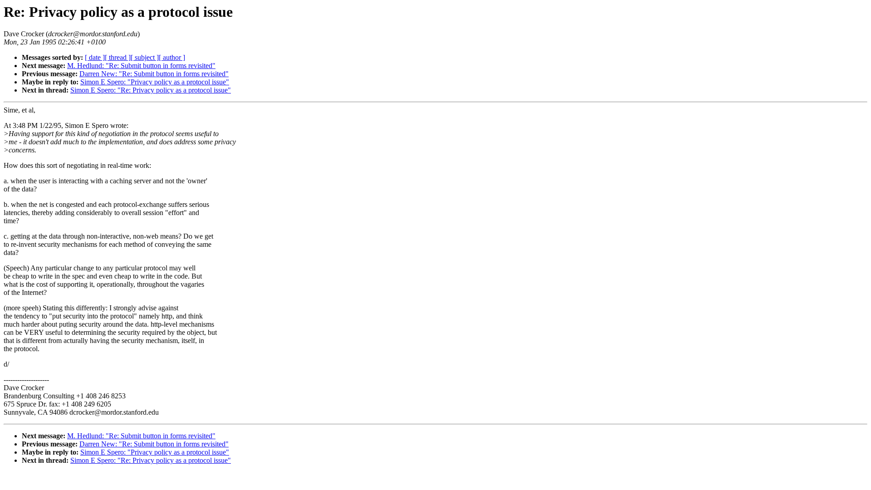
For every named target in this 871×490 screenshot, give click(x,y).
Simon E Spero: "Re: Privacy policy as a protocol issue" (150, 90)
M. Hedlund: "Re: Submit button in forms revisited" (141, 65)
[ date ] (95, 57)
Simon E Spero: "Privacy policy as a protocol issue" (154, 82)
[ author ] (172, 57)
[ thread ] (118, 57)
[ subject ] (145, 57)
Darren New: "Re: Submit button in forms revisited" (154, 74)
